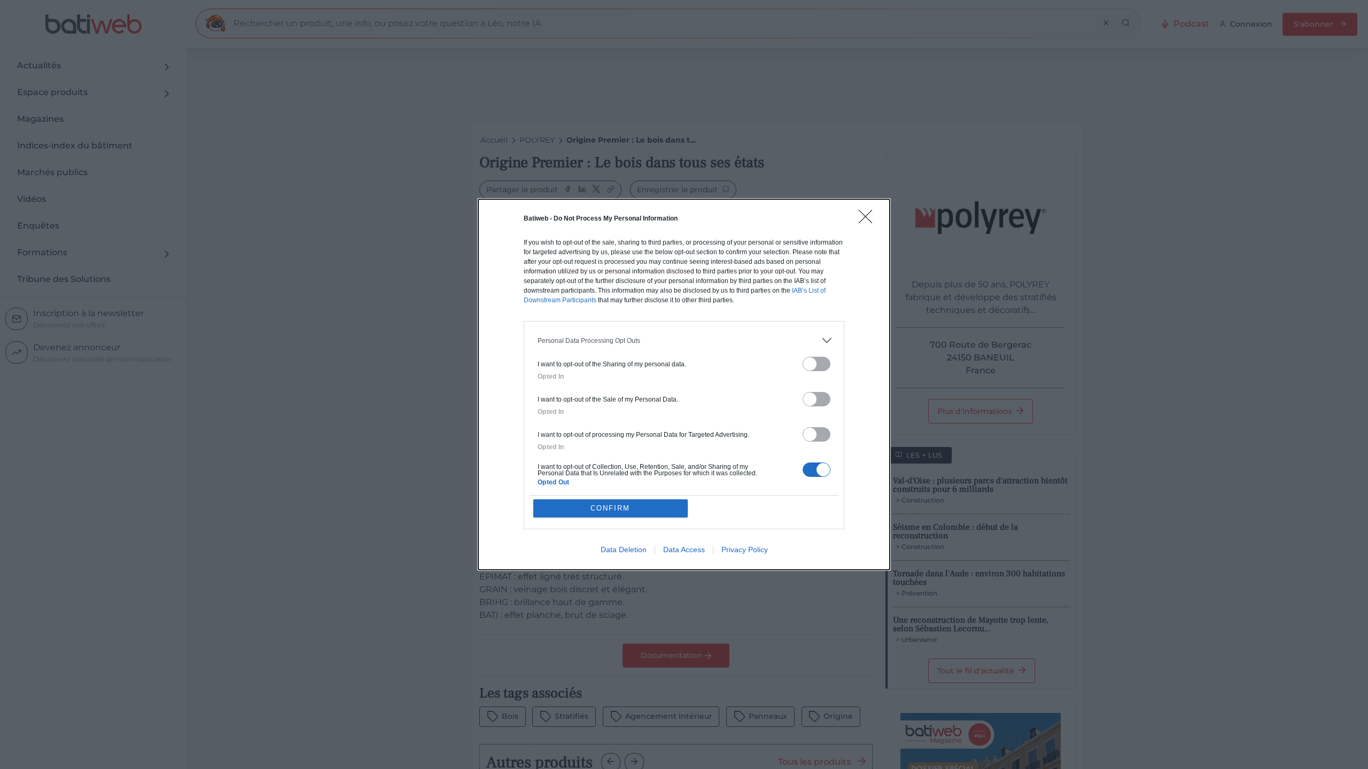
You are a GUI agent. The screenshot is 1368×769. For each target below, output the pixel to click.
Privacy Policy (744, 549)
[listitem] (684, 340)
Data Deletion (624, 549)
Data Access (684, 549)
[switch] (816, 364)
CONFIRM (610, 508)
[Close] (869, 220)
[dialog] (684, 384)
